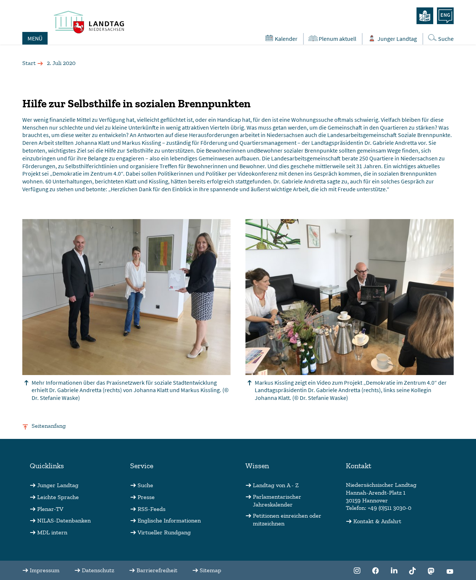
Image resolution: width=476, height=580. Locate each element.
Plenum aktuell (337, 38)
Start (29, 62)
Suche (446, 38)
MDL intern (52, 532)
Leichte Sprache (58, 497)
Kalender (286, 38)
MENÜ (35, 38)
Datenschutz (98, 570)
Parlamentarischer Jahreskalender (277, 500)
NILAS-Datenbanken (64, 520)
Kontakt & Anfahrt (377, 521)
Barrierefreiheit (156, 570)
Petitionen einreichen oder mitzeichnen (287, 519)
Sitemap (210, 570)
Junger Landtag (397, 38)
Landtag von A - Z (276, 485)
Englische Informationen (169, 520)
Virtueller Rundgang (164, 532)
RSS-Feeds (151, 508)
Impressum (45, 570)
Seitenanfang (49, 425)
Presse (146, 497)
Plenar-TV (50, 508)
